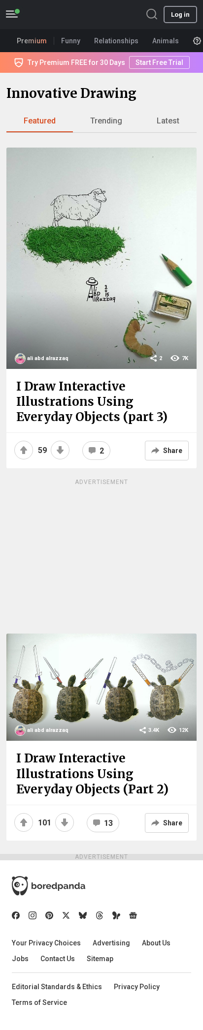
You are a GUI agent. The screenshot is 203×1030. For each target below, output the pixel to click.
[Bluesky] (83, 915)
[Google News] (133, 915)
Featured (40, 120)
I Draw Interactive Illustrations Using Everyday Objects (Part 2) (92, 773)
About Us (156, 943)
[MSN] (116, 915)
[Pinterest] (49, 915)
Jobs (20, 959)
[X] (66, 915)
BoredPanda (58, 14)
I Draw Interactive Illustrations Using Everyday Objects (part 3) (92, 401)
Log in (180, 14)
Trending (106, 120)
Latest (168, 120)
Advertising (111, 943)
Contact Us (57, 959)
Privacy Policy (137, 987)
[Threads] (99, 915)
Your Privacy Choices (46, 943)
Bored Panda (48, 886)
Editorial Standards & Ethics (57, 987)
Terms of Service (39, 1002)
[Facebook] (16, 915)
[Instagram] (32, 915)
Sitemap (100, 959)
